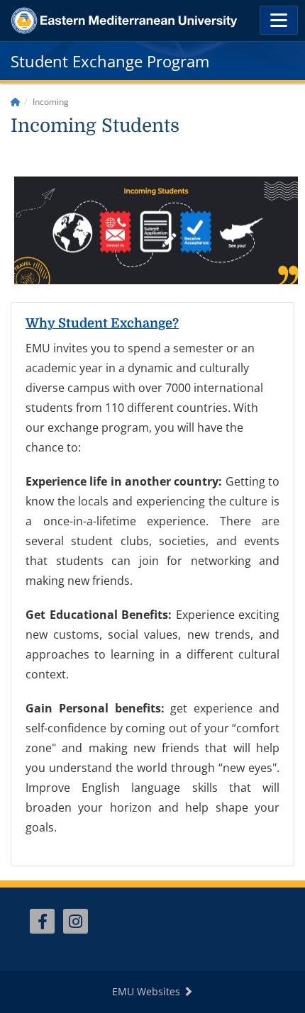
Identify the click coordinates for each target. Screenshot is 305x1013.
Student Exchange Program (110, 61)
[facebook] (42, 921)
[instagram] (75, 921)
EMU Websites (147, 991)
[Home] (16, 102)
